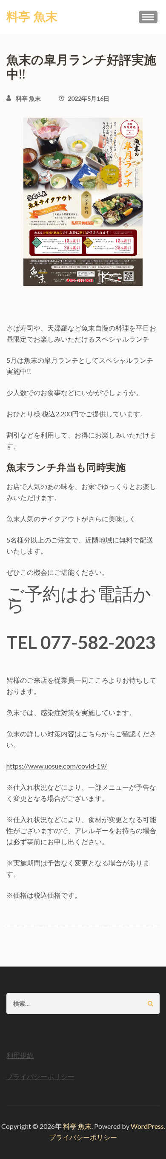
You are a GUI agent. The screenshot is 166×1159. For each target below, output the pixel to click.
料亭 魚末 (31, 17)
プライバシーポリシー (40, 1076)
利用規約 (20, 1055)
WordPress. (148, 1126)
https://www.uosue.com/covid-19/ (56, 766)
